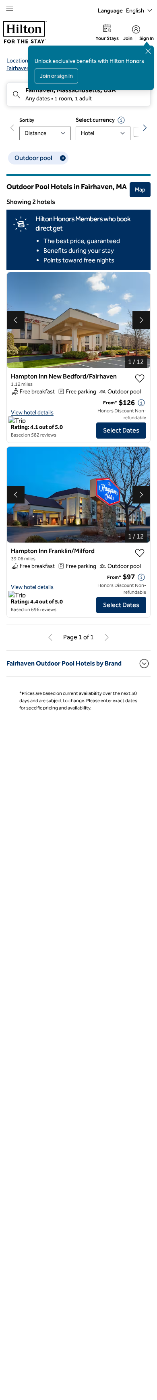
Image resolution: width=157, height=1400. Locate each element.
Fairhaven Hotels (26, 68)
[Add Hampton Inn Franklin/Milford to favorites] (139, 553)
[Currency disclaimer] (121, 120)
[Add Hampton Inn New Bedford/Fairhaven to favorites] (139, 378)
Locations (18, 60)
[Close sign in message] (148, 51)
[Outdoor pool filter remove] (63, 158)
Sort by (26, 120)
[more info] (141, 403)
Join (127, 38)
